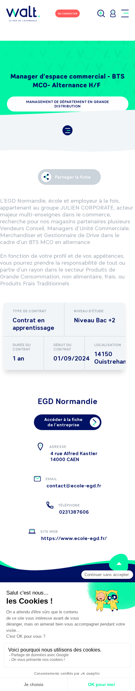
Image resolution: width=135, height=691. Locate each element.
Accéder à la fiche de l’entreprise (63, 422)
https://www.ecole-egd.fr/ (74, 538)
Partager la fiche (73, 177)
